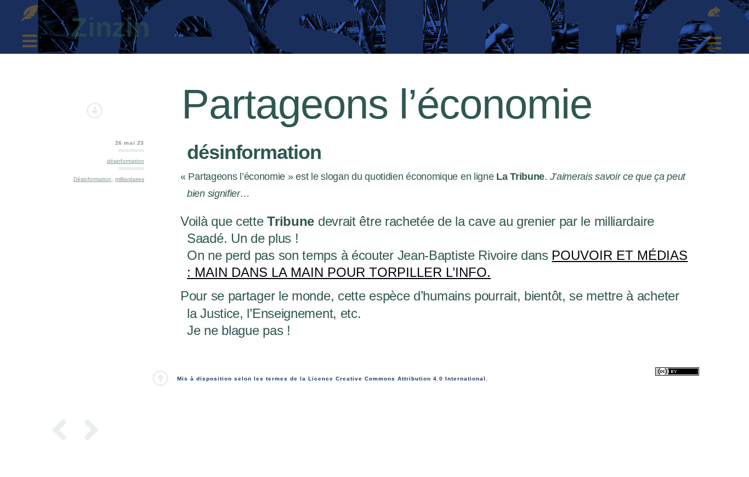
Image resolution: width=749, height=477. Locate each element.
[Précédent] (63, 431)
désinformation (125, 161)
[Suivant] (88, 431)
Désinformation (92, 179)
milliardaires (129, 179)
